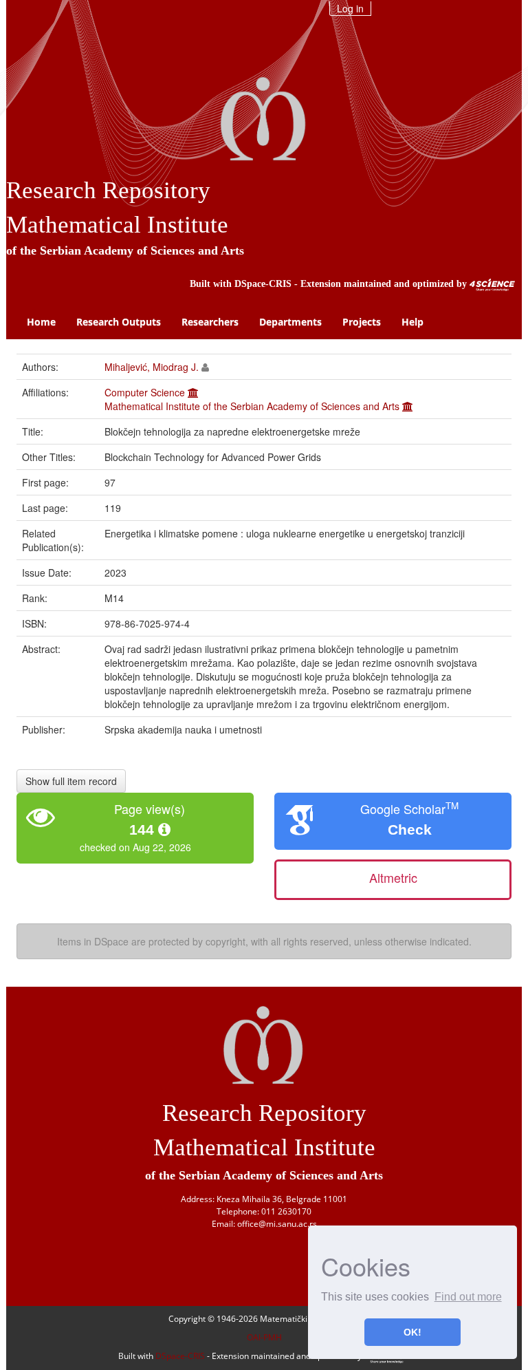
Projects (361, 321)
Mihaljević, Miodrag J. (151, 367)
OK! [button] (412, 1332)
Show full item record (71, 781)
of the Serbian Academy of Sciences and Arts (125, 250)
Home (41, 321)
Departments (290, 321)
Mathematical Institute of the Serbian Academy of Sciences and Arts (251, 406)
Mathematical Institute (117, 224)
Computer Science (144, 392)
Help (413, 321)
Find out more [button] (468, 1297)
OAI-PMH (264, 1337)
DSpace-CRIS (263, 284)
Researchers (210, 321)
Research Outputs (118, 321)
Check (410, 829)
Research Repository (108, 190)
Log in (350, 8)
